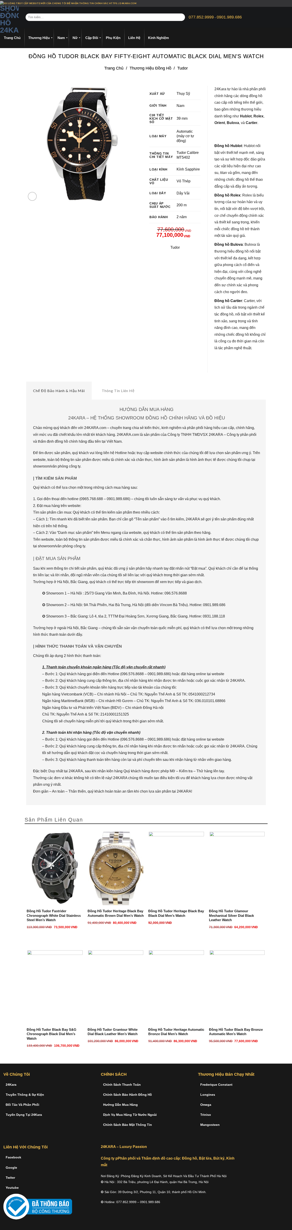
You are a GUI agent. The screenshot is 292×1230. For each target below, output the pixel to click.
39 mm (182, 118)
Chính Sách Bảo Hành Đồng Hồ (127, 1094)
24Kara (11, 1084)
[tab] (59, 391)
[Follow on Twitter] (286, 3)
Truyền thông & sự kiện (25, 1094)
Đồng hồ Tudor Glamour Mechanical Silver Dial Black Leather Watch (231, 915)
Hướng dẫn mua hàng (120, 1104)
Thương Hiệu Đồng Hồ (150, 68)
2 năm (182, 217)
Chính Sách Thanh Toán (122, 1084)
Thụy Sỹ (183, 94)
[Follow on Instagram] (282, 3)
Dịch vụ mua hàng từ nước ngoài (130, 1114)
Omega (205, 1104)
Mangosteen (210, 1125)
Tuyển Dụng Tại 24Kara (24, 1114)
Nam (180, 106)
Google (11, 1167)
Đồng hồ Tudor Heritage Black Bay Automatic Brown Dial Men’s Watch (116, 913)
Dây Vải (183, 193)
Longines (207, 1094)
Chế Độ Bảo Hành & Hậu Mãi (59, 390)
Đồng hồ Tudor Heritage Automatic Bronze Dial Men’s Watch (176, 1032)
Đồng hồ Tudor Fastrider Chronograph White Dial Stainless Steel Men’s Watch (54, 915)
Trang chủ (113, 68)
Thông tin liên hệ (118, 390)
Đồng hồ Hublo (227, 146)
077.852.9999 (201, 17)
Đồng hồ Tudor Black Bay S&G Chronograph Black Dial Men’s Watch (51, 1034)
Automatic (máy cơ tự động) (185, 136)
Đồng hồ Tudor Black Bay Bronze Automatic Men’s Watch (236, 1032)
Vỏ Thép (183, 181)
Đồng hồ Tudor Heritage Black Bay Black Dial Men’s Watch (176, 913)
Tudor (182, 68)
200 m (182, 205)
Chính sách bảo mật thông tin (127, 1125)
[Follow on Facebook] (277, 3)
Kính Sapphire (188, 169)
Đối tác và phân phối (22, 1104)
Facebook (13, 1157)
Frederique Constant (216, 1084)
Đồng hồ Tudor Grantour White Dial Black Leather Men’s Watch (113, 1032)
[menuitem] (12, 38)
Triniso (205, 1114)
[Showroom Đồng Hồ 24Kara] (9, 17)
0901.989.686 (229, 17)
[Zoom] (32, 196)
